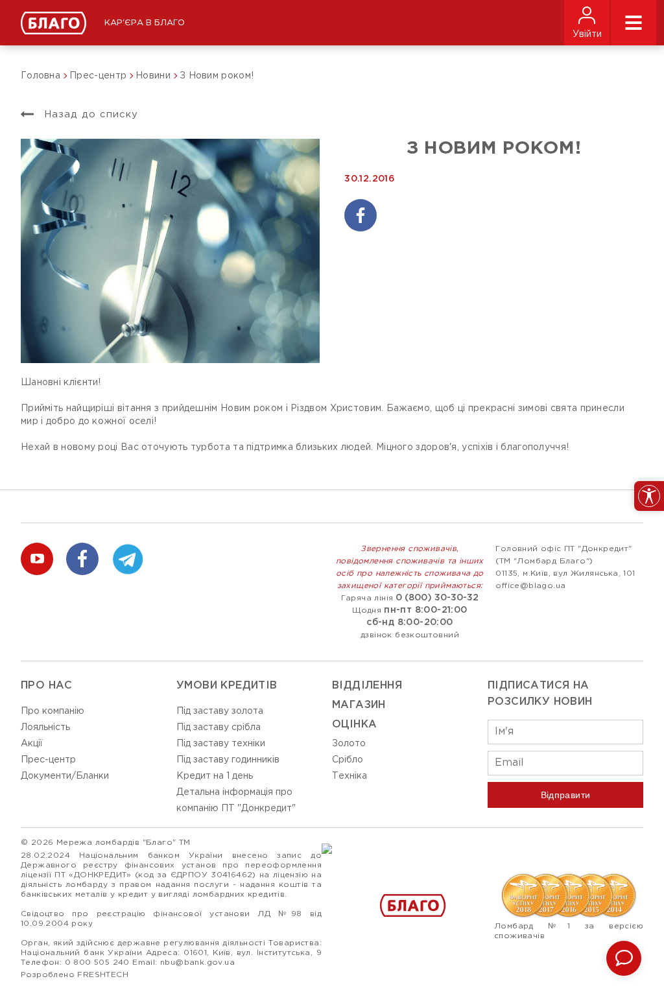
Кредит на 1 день (214, 776)
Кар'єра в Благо (144, 23)
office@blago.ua (530, 585)
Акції (32, 744)
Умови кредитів (227, 686)
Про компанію (52, 711)
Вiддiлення (367, 686)
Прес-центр (48, 760)
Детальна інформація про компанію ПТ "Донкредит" (236, 800)
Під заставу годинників (227, 760)
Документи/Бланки (65, 776)
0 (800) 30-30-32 (437, 598)
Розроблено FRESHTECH (74, 974)
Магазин (359, 705)
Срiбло (347, 760)
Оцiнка (354, 724)
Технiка (349, 776)
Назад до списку (89, 114)
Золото (349, 744)
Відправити (566, 795)
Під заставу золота (219, 711)
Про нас (47, 686)
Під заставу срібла (218, 727)
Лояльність (45, 727)
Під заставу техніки (220, 744)
